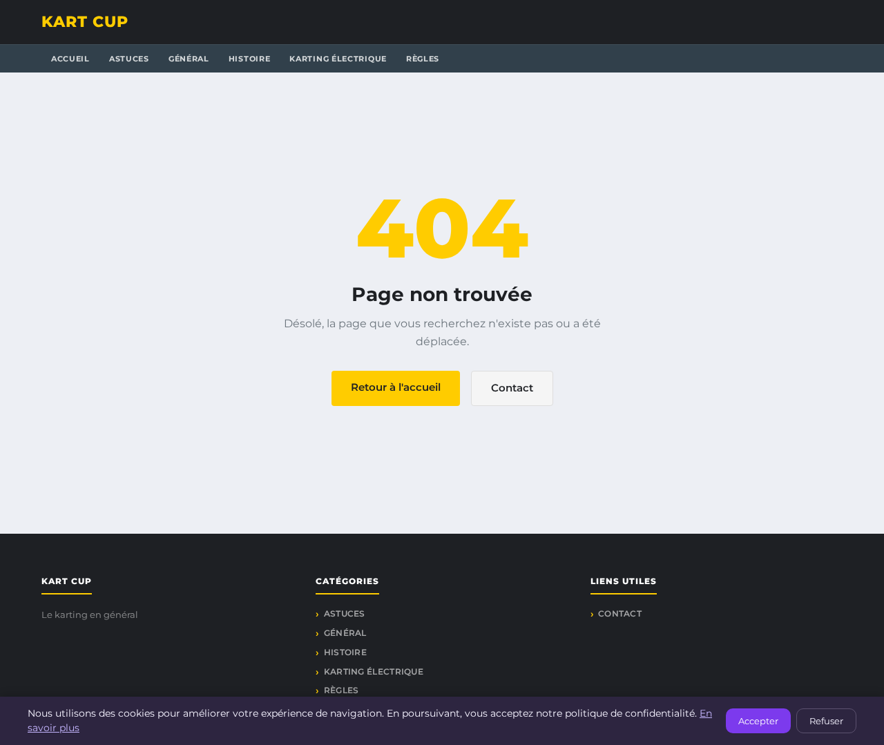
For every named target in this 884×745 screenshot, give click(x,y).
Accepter (758, 720)
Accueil (70, 59)
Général (189, 59)
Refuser (826, 720)
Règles (422, 59)
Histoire (250, 59)
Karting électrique (338, 59)
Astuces (129, 59)
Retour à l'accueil (396, 387)
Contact (512, 387)
